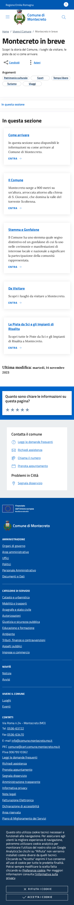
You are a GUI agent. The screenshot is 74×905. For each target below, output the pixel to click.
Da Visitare (16, 288)
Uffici (5, 558)
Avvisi (6, 679)
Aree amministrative (15, 552)
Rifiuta (40, 889)
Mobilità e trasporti (14, 603)
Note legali (9, 794)
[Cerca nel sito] (63, 17)
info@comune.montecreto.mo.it (32, 740)
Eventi (6, 706)
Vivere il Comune (22, 31)
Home (5, 31)
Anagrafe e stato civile (16, 609)
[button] (20, 4)
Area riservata (11, 812)
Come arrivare (18, 135)
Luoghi (6, 700)
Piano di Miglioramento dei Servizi (24, 818)
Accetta (40, 897)
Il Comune (15, 180)
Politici (6, 564)
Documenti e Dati (13, 576)
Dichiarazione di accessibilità (20, 806)
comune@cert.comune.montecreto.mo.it (34, 746)
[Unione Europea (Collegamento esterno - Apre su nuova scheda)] (37, 509)
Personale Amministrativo (19, 570)
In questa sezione (13, 104)
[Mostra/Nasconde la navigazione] (7, 16)
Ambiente (8, 634)
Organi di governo (13, 545)
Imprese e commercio (16, 652)
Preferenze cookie (33, 870)
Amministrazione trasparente (21, 781)
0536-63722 (15, 728)
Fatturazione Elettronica (18, 800)
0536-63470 (15, 734)
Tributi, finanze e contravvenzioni (23, 640)
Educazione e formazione (18, 628)
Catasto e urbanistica (16, 597)
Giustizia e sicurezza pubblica (21, 621)
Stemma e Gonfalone (23, 229)
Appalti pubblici (12, 646)
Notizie (6, 673)
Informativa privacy (14, 788)
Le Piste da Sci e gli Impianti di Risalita (31, 326)
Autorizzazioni (11, 615)
